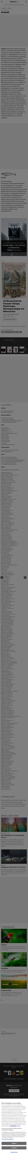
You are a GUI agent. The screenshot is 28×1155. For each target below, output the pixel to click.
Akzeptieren (14, 1143)
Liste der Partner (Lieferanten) (7, 1139)
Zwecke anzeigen (14, 1152)
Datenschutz (13, 1126)
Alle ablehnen (14, 1147)
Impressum (18, 1126)
